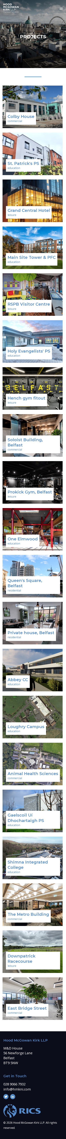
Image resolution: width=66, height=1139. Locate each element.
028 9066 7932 (14, 1084)
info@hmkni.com (17, 1089)
